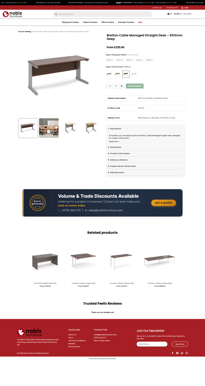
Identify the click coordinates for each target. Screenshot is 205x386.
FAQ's (70, 337)
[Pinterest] (177, 353)
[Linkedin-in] (182, 353)
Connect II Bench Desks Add (83, 283)
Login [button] (186, 7)
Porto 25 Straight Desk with (45, 283)
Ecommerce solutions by (97, 359)
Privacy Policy (74, 346)
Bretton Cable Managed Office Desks (74, 31)
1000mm (119, 60)
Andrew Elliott (111, 359)
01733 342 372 (100, 337)
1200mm (129, 60)
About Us (72, 334)
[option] (59, 75)
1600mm (149, 60)
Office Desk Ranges (50, 31)
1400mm (139, 60)
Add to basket (135, 86)
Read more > (114, 141)
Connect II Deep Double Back (160, 283)
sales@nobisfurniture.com (105, 334)
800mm (110, 60)
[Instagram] (187, 353)
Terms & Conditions (77, 340)
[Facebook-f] (172, 353)
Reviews (71, 343)
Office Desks (37, 31)
